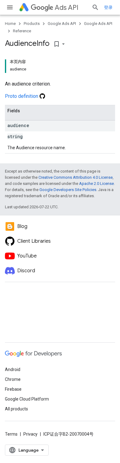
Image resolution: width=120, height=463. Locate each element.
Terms (11, 434)
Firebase (13, 389)
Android (12, 369)
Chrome (13, 379)
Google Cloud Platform (27, 399)
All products (16, 408)
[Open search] (95, 7)
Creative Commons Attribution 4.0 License (75, 177)
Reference (22, 31)
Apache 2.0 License (96, 183)
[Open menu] (10, 7)
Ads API (66, 7)
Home (10, 23)
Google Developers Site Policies (67, 189)
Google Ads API (62, 23)
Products (32, 23)
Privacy (30, 434)
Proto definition (22, 96)
